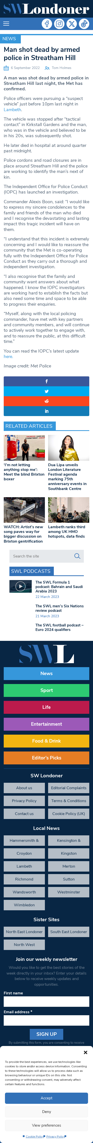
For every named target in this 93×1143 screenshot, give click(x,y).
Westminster (68, 892)
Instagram (59, 24)
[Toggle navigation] (6, 24)
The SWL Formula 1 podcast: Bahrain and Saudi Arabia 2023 (59, 587)
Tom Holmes (61, 67)
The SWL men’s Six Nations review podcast (59, 608)
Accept (46, 1098)
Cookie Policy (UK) (68, 813)
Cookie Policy (35, 1137)
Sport (46, 690)
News (9, 39)
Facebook (47, 24)
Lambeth (12, 110)
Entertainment (46, 724)
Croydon (24, 853)
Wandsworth (24, 892)
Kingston (69, 853)
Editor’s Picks (46, 758)
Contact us (24, 813)
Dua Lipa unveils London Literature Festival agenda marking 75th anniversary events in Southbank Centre (67, 476)
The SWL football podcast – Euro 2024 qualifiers (59, 627)
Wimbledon (24, 905)
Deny (46, 1111)
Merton (68, 866)
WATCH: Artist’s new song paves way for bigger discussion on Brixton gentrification (23, 534)
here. (8, 356)
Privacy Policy (55, 1137)
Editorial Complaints (69, 788)
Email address (18, 1012)
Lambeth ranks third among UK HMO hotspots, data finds (66, 531)
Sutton (69, 879)
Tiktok (84, 24)
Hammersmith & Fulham (24, 842)
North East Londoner (24, 932)
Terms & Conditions (68, 801)
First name (13, 993)
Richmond (24, 879)
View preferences (46, 1125)
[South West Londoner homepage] (46, 9)
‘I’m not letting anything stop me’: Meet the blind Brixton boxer (24, 472)
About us (24, 788)
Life (46, 707)
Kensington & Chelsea (69, 842)
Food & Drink (46, 741)
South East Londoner (68, 932)
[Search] (77, 556)
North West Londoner (24, 946)
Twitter (71, 24)
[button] (85, 1052)
